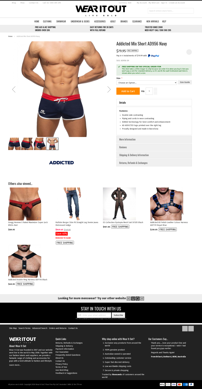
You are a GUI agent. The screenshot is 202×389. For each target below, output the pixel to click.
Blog (13, 3)
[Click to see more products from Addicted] (61, 162)
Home (10, 36)
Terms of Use (61, 367)
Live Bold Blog (62, 370)
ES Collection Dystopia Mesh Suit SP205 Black (123, 222)
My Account (142, 3)
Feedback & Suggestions (66, 373)
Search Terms (25, 328)
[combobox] (171, 11)
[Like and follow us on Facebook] (185, 328)
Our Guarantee (62, 352)
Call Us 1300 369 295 (51, 3)
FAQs (22, 3)
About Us (59, 358)
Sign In (164, 3)
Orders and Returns (58, 328)
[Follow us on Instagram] (191, 328)
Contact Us (33, 3)
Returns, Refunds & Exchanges (69, 343)
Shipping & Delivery (64, 346)
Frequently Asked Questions (68, 355)
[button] (13, 89)
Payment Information (65, 349)
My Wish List (154, 3)
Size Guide (185, 82)
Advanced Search (39, 328)
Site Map (13, 328)
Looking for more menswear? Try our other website (92, 298)
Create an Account (177, 3)
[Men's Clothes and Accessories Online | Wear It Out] (101, 10)
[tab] (154, 102)
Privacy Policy (107, 318)
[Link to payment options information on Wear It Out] (177, 385)
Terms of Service (118, 318)
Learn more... (15, 365)
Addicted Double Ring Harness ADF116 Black (27, 280)
